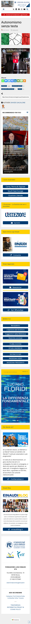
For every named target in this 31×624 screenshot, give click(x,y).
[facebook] (19, 9)
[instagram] (21, 9)
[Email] (18, 80)
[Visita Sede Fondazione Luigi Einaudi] (15, 6)
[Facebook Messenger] (6, 80)
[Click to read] (15, 123)
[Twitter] (9, 80)
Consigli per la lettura (10, 372)
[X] (13, 9)
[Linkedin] (15, 80)
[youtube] (24, 9)
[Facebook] (12, 80)
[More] (24, 80)
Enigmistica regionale (11, 128)
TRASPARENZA (15, 605)
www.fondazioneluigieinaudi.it (15, 583)
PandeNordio (8, 143)
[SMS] (21, 80)
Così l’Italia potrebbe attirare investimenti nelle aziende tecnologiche (14, 169)
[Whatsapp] (2, 80)
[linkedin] (16, 9)
